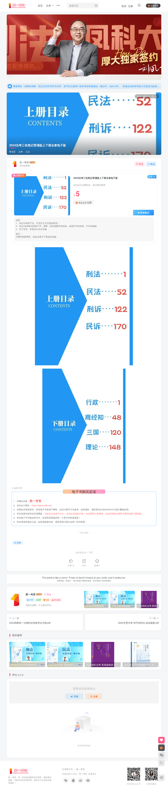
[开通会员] (161, 747)
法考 (21, 151)
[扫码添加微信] (161, 755)
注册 (130, 6)
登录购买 (144, 212)
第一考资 (24, 162)
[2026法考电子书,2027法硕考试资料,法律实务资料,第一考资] (18, 770)
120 (47, 599)
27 (40, 599)
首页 (13, 151)
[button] (6, 46)
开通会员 (154, 5)
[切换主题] (161, 763)
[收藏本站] (161, 740)
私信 (152, 164)
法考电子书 (67, 769)
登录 (123, 6)
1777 (31, 599)
